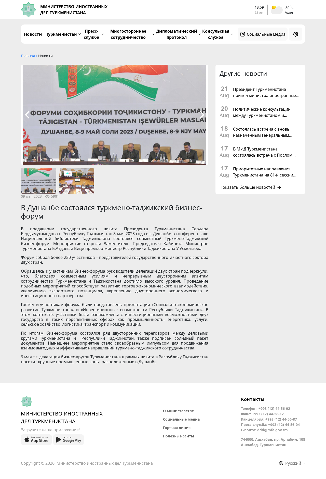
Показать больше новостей (247, 187)
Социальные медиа (266, 34)
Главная (28, 55)
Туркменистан (61, 34)
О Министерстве (178, 410)
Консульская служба (215, 34)
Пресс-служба (91, 34)
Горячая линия (177, 427)
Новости (33, 34)
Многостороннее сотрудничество (128, 34)
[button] (27, 115)
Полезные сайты (178, 436)
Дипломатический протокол (176, 34)
